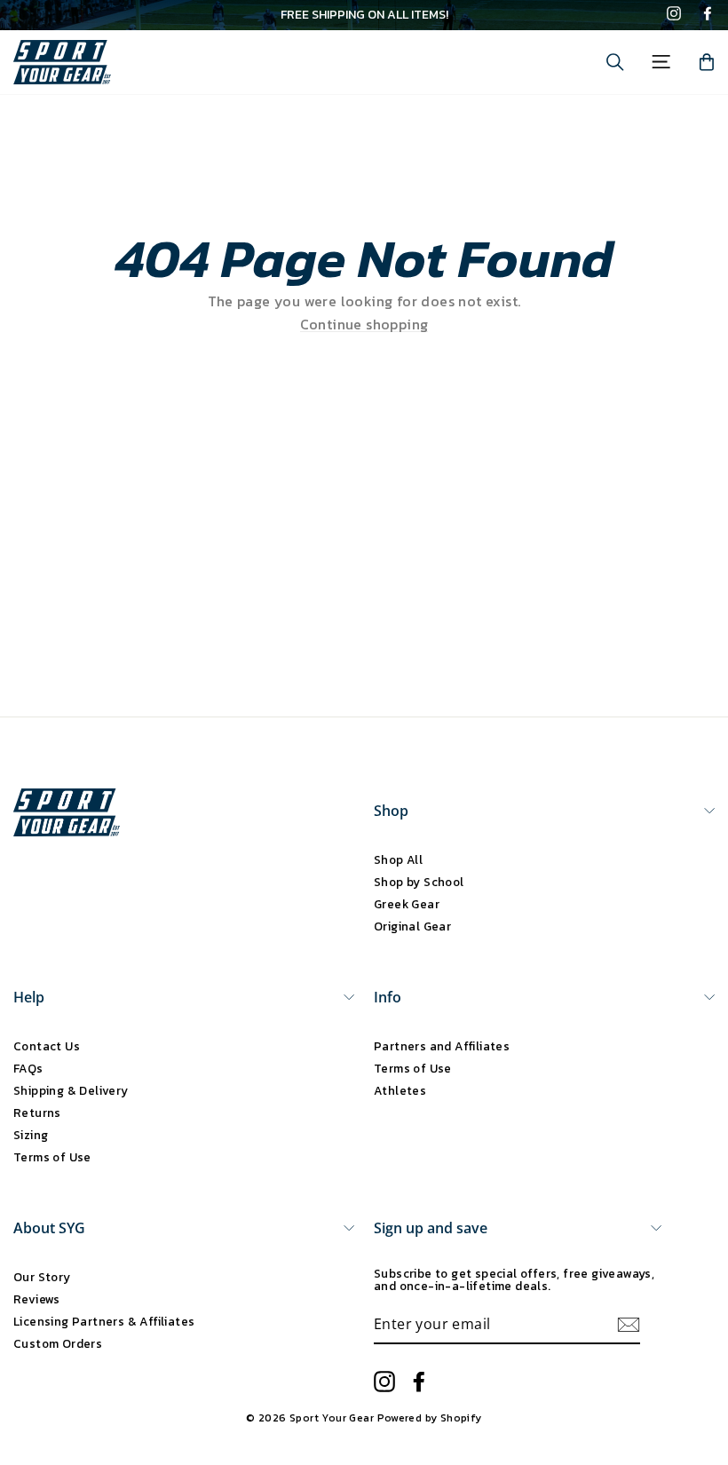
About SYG (49, 1228)
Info (387, 997)
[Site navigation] (661, 62)
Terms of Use (52, 1157)
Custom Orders (57, 1343)
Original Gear (412, 926)
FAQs (28, 1068)
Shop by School (419, 882)
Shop (391, 810)
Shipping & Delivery (71, 1090)
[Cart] (706, 62)
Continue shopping (364, 324)
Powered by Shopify (429, 1418)
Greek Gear (406, 904)
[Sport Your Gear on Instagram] (674, 15)
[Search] (615, 62)
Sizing (30, 1135)
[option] (364, 15)
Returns (37, 1112)
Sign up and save (430, 1228)
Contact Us (46, 1046)
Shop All (398, 859)
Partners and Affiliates (442, 1046)
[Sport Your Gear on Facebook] (707, 15)
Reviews (36, 1299)
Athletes (400, 1090)
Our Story (42, 1277)
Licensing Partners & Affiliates (103, 1321)
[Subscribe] (628, 1324)
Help (28, 997)
